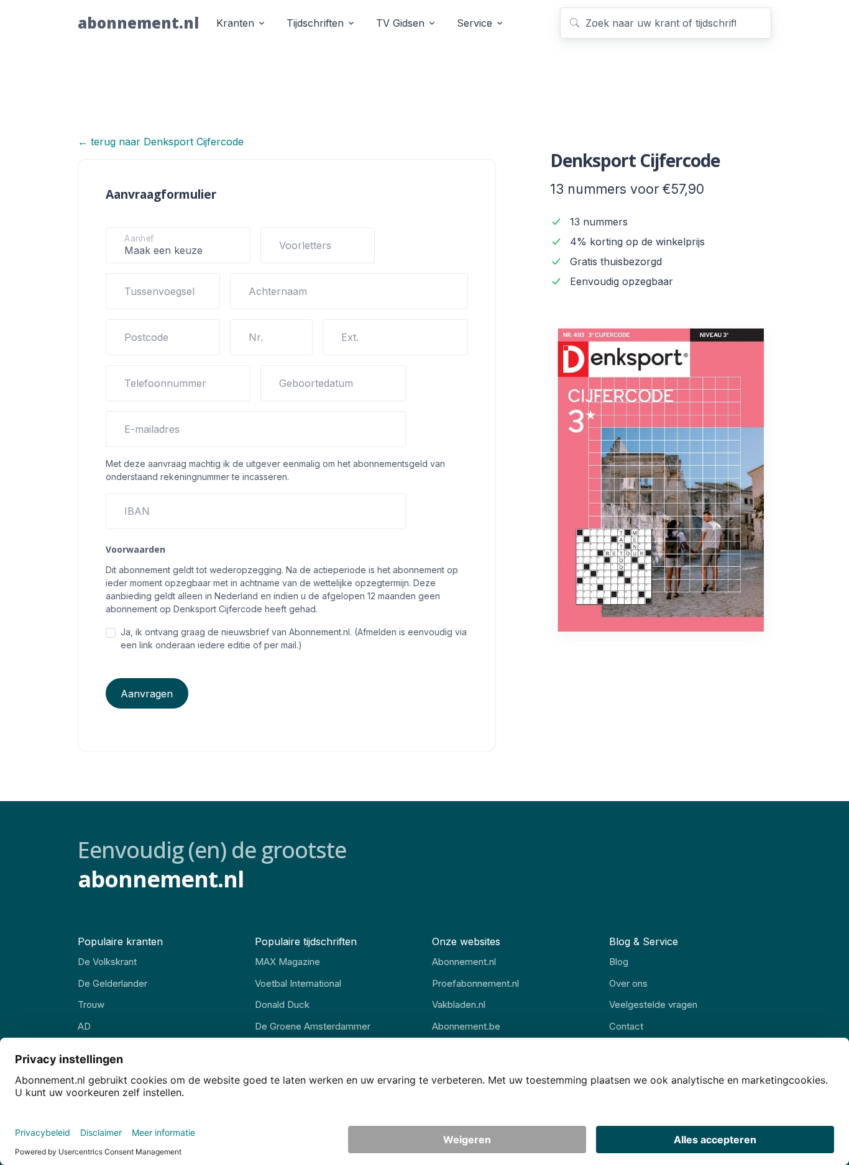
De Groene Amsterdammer (312, 1026)
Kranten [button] (235, 23)
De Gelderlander (112, 983)
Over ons (628, 983)
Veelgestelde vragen (653, 1004)
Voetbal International (298, 983)
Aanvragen (147, 693)
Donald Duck (282, 1004)
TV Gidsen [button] (400, 23)
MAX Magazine (287, 962)
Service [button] (474, 23)
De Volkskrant (107, 962)
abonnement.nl (138, 22)
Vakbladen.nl (458, 1004)
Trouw (91, 1004)
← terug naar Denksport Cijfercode (161, 141)
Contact (626, 1026)
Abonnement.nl (464, 962)
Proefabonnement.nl (475, 983)
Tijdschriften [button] (315, 23)
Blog (618, 962)
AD (84, 1026)
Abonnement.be (466, 1026)
